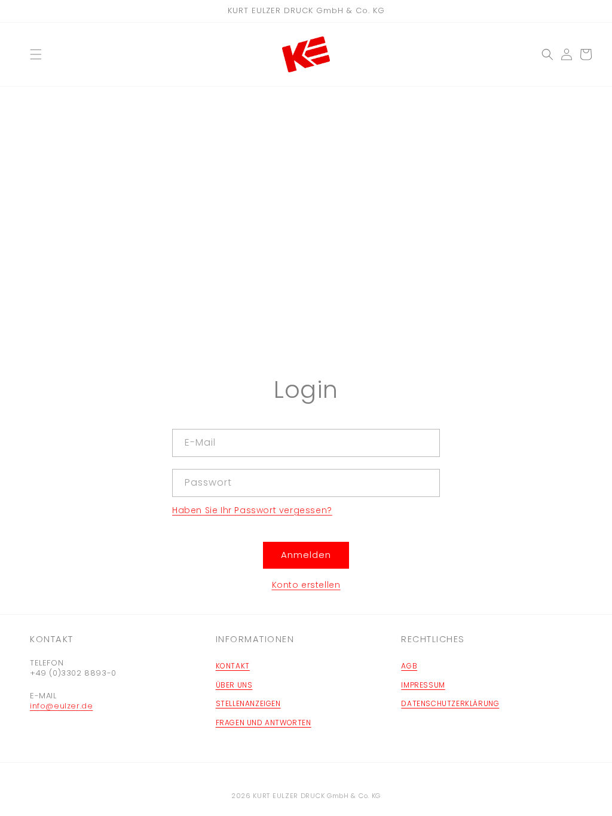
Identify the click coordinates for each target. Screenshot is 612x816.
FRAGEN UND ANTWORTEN (263, 722)
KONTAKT (233, 666)
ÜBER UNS (234, 685)
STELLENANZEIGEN (248, 703)
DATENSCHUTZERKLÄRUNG (450, 703)
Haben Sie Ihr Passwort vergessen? (252, 510)
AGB (409, 666)
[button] (36, 54)
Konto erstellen (306, 585)
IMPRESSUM (423, 685)
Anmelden (306, 554)
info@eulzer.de (61, 705)
